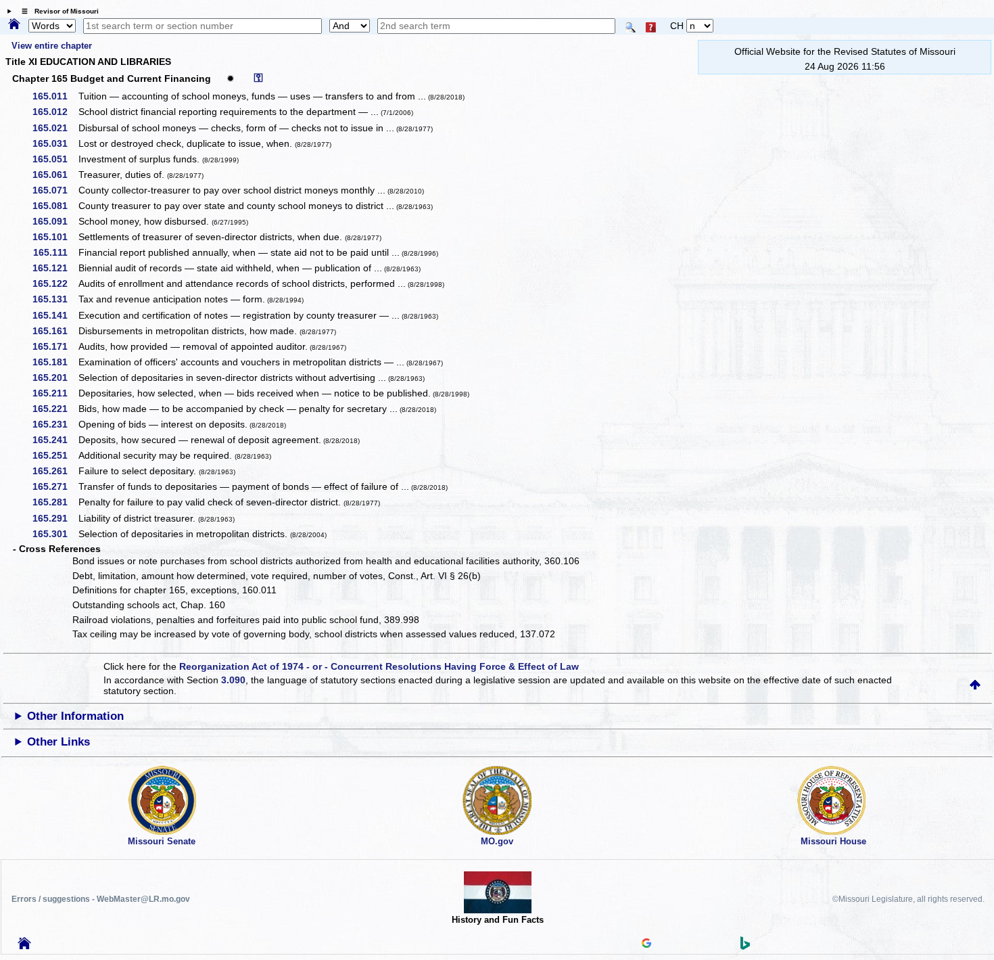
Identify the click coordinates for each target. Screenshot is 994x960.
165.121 (54, 267)
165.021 (54, 127)
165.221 (54, 408)
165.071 (54, 190)
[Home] (14, 25)
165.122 (54, 283)
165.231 (54, 424)
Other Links (58, 741)
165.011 (54, 96)
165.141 (54, 315)
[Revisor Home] (24, 945)
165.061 (54, 174)
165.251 (54, 455)
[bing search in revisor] (745, 946)
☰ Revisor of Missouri (57, 11)
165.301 (54, 533)
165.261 (54, 470)
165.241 (54, 439)
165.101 (54, 236)
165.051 (54, 159)
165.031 (54, 143)
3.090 (233, 680)
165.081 (54, 205)
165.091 (54, 221)
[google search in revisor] (646, 944)
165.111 (55, 252)
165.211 (54, 393)
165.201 (54, 377)
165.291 (54, 518)
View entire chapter (51, 46)
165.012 (54, 111)
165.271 (54, 486)
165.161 (54, 330)
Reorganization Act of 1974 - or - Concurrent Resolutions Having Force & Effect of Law (379, 666)
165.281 (54, 502)
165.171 (54, 346)
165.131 (54, 299)
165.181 (54, 362)
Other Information (75, 716)
